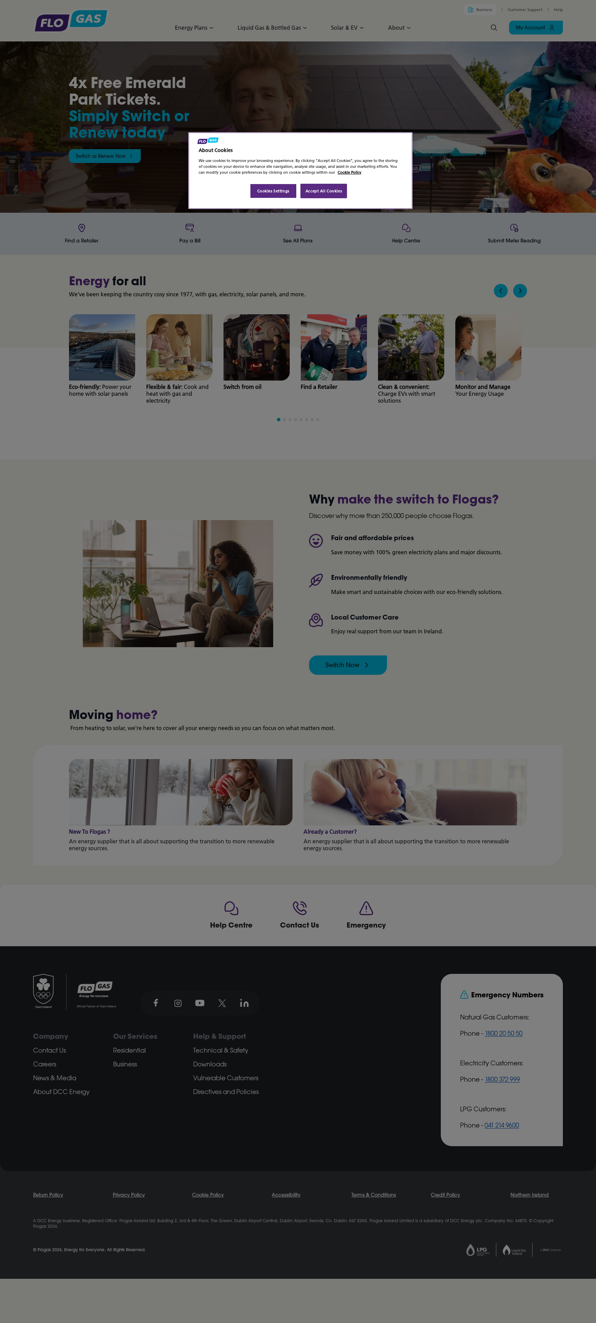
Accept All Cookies (324, 190)
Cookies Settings (273, 190)
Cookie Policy (349, 172)
